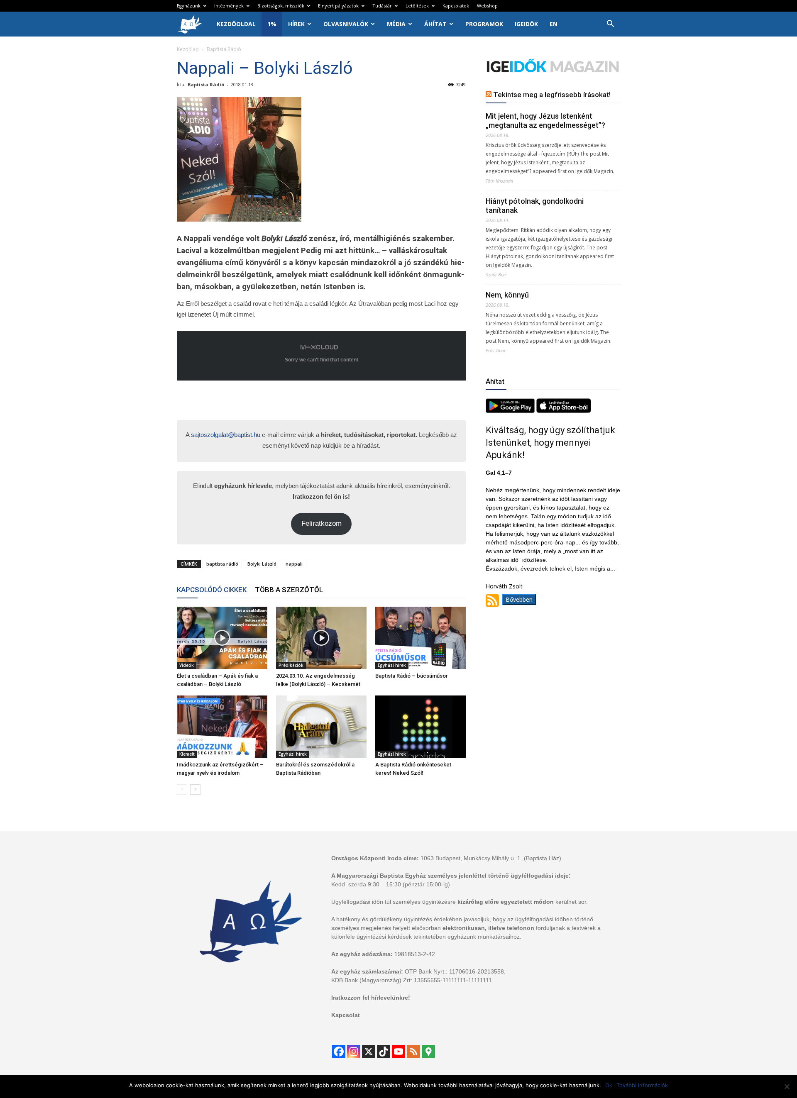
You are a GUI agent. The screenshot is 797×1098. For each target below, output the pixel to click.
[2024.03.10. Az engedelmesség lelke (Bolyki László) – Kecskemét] (321, 638)
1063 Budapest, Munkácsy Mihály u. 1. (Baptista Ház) (491, 858)
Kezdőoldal (236, 24)
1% (271, 24)
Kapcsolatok (456, 5)
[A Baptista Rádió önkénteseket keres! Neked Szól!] (420, 726)
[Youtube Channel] (398, 1051)
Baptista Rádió (206, 84)
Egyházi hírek (392, 665)
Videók (186, 665)
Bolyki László (261, 564)
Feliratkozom (321, 523)
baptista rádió (222, 564)
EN (553, 24)
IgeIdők (526, 24)
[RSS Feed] (413, 1051)
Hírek (296, 24)
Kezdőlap (188, 49)
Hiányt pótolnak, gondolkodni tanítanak (535, 206)
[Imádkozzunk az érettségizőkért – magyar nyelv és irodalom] (222, 726)
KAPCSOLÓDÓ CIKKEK (212, 590)
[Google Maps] (428, 1051)
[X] (368, 1051)
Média (396, 24)
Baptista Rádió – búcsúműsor (411, 676)
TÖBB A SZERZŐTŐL (289, 590)
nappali (294, 564)
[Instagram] (353, 1051)
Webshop (487, 5)
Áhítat (435, 24)
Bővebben (519, 599)
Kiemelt (187, 754)
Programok (484, 24)
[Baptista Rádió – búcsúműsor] (420, 638)
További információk (642, 1085)
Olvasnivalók (345, 24)
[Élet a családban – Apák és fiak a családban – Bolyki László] (222, 638)
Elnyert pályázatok (338, 5)
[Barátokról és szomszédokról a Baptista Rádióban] (321, 726)
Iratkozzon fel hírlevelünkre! (370, 997)
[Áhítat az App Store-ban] (563, 411)
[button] (610, 25)
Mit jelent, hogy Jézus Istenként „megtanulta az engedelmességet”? (545, 120)
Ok (608, 1085)
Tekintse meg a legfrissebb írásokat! (552, 94)
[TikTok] (383, 1051)
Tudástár (382, 5)
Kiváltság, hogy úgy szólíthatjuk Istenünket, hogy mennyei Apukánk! (550, 442)
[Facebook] (338, 1051)
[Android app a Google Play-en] (511, 411)
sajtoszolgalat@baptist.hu (225, 434)
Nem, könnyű (507, 294)
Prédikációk (291, 665)
